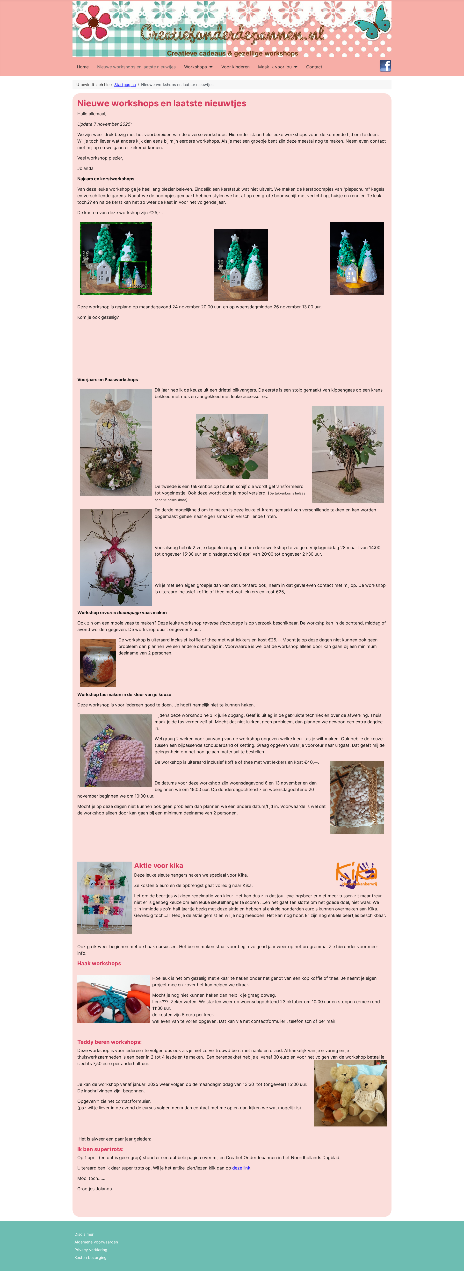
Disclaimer (84, 1234)
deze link (241, 1167)
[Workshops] (210, 67)
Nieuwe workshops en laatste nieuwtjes (136, 66)
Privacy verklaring (90, 1249)
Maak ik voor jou (275, 66)
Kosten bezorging (90, 1257)
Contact (314, 66)
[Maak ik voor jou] (295, 67)
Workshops (195, 66)
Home (83, 66)
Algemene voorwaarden (96, 1242)
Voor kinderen (235, 66)
